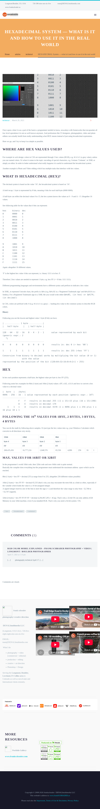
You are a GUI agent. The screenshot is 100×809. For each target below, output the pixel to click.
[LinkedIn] (4, 7)
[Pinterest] (11, 518)
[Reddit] (22, 518)
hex (7, 511)
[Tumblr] (15, 518)
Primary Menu (95, 15)
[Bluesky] (11, 7)
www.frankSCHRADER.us (60, 795)
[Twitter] (8, 518)
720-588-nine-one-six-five (42, 3)
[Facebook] (4, 518)
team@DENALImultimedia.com (69, 3)
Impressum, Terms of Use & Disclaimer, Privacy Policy (58, 801)
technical (6, 120)
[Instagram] (7, 7)
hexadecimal (18, 511)
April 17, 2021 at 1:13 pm (16, 555)
